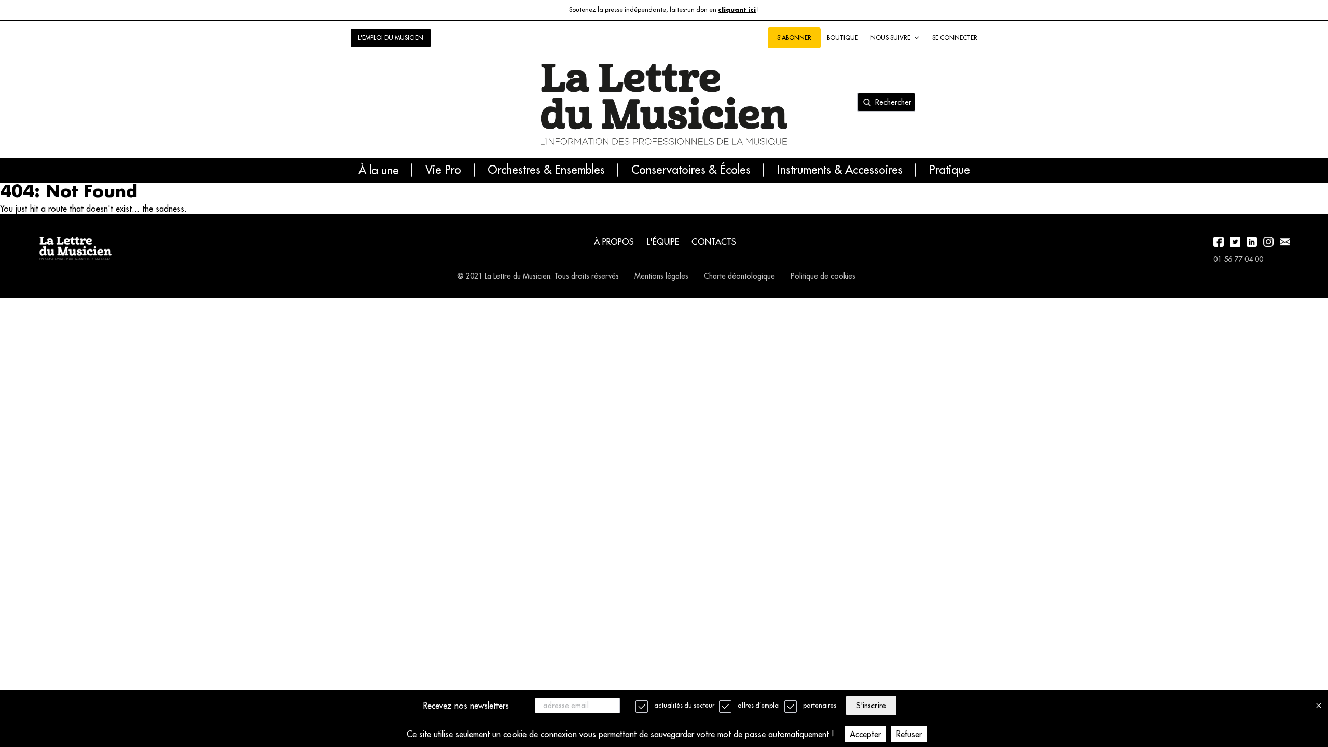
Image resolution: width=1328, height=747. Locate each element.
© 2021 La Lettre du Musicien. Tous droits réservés (538, 276)
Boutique (842, 38)
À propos (614, 242)
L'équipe (663, 242)
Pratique (949, 170)
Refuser (909, 734)
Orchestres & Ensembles (546, 170)
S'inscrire (871, 705)
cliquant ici (737, 10)
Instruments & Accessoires (840, 170)
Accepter (865, 734)
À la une (378, 170)
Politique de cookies (823, 276)
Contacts (713, 242)
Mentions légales (661, 276)
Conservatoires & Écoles (691, 170)
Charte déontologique (739, 276)
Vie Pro (443, 170)
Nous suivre (890, 38)
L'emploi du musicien (390, 38)
